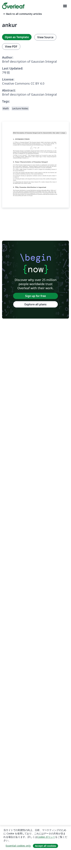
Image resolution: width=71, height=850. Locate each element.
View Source (45, 37)
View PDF (11, 46)
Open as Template (17, 37)
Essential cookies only (18, 845)
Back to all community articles (22, 13)
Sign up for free (35, 296)
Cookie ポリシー (46, 836)
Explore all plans (35, 304)
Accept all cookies (45, 845)
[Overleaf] (13, 6)
